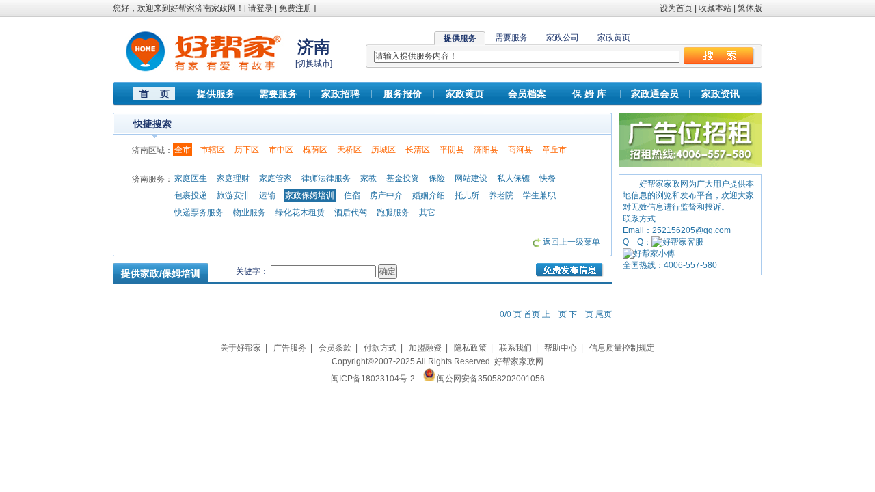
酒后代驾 (350, 212)
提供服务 (216, 93)
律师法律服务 (326, 178)
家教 (368, 178)
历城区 (383, 149)
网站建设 (471, 178)
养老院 (501, 195)
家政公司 (562, 37)
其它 (427, 212)
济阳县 (486, 149)
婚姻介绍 (428, 195)
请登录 (260, 8)
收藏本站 (715, 8)
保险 (437, 178)
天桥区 (349, 149)
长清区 (417, 149)
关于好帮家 (240, 348)
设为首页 (676, 8)
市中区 (281, 149)
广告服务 (289, 348)
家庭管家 (275, 178)
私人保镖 (513, 178)
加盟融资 (425, 348)
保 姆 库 (589, 93)
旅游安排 (233, 195)
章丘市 (554, 149)
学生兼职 (539, 195)
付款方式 (380, 348)
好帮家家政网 (518, 361)
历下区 (246, 149)
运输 (267, 195)
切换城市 (313, 63)
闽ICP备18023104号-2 (373, 378)
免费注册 (295, 8)
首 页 (154, 93)
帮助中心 (560, 348)
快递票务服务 (199, 212)
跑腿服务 (393, 212)
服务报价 (402, 93)
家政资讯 (720, 93)
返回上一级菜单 (571, 242)
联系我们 (515, 348)
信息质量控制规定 (622, 348)
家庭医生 (190, 178)
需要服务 (511, 37)
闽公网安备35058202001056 (491, 378)
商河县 (520, 149)
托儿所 (467, 195)
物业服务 (249, 212)
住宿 (352, 195)
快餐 (547, 178)
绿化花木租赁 (300, 212)
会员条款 (335, 348)
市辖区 (212, 149)
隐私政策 (470, 348)
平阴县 (452, 149)
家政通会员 (655, 93)
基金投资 (402, 178)
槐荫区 (315, 149)
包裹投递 (190, 195)
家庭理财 (233, 178)
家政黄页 (613, 37)
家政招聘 (340, 93)
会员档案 (527, 93)
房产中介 (386, 195)
